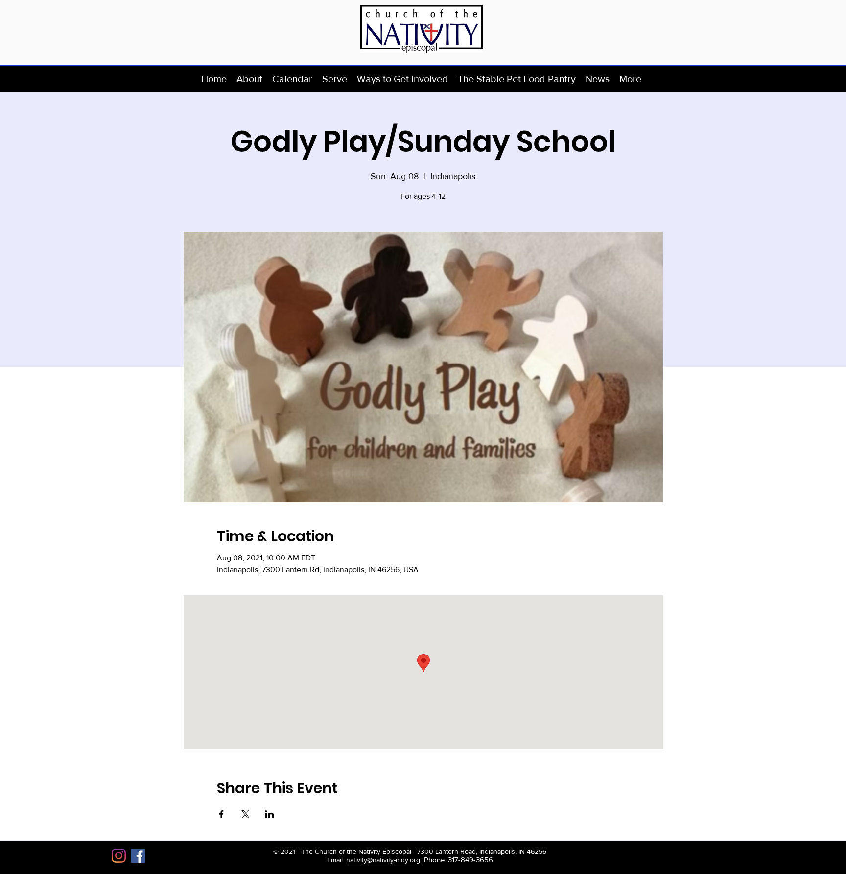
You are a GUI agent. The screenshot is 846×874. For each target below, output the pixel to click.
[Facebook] (138, 856)
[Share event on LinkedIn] (269, 814)
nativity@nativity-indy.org (383, 860)
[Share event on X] (245, 814)
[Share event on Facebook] (221, 814)
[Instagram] (119, 856)
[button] (249, 79)
